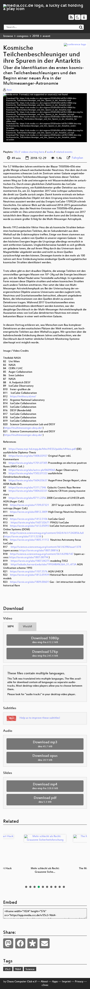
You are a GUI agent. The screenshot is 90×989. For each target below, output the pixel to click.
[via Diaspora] (32, 943)
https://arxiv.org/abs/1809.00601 (29, 582)
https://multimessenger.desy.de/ (23, 428)
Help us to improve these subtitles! (39, 718)
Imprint (66, 981)
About (44, 981)
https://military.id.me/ (23, 396)
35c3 (7, 969)
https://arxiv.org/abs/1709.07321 (29, 505)
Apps (55, 981)
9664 (18, 969)
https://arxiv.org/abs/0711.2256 (27, 498)
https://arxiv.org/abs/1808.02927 (28, 456)
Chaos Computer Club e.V (22, 981)
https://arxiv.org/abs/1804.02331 (28, 491)
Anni (9, 90)
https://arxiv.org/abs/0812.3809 (29, 512)
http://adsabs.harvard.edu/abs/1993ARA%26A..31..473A (43, 564)
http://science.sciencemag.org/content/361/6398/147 (41, 554)
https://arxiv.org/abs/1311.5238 (22, 536)
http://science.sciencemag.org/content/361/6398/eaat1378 (46, 547)
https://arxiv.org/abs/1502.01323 (28, 473)
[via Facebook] (20, 943)
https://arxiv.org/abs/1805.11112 (29, 540)
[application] (45, 117)
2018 (35, 36)
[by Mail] (45, 943)
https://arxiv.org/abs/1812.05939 (29, 575)
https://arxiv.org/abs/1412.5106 (29, 519)
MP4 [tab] (11, 626)
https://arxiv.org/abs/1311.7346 (27, 487)
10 (64, 887)
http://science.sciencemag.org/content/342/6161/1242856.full (47, 533)
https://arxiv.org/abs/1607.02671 (30, 522)
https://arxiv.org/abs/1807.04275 (30, 561)
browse (8, 36)
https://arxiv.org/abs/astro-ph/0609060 (32, 470)
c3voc (45, 985)
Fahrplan (77, 158)
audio (50, 152)
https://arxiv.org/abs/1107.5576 (29, 571)
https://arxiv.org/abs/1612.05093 (29, 526)
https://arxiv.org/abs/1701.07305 (28, 463)
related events (63, 152)
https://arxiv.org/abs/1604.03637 (28, 480)
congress (22, 36)
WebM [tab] (27, 626)
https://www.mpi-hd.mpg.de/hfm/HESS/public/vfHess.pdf (42, 449)
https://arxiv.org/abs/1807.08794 (28, 557)
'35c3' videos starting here (29, 152)
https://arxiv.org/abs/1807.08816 (38, 550)
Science (30, 969)
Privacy (79, 981)
